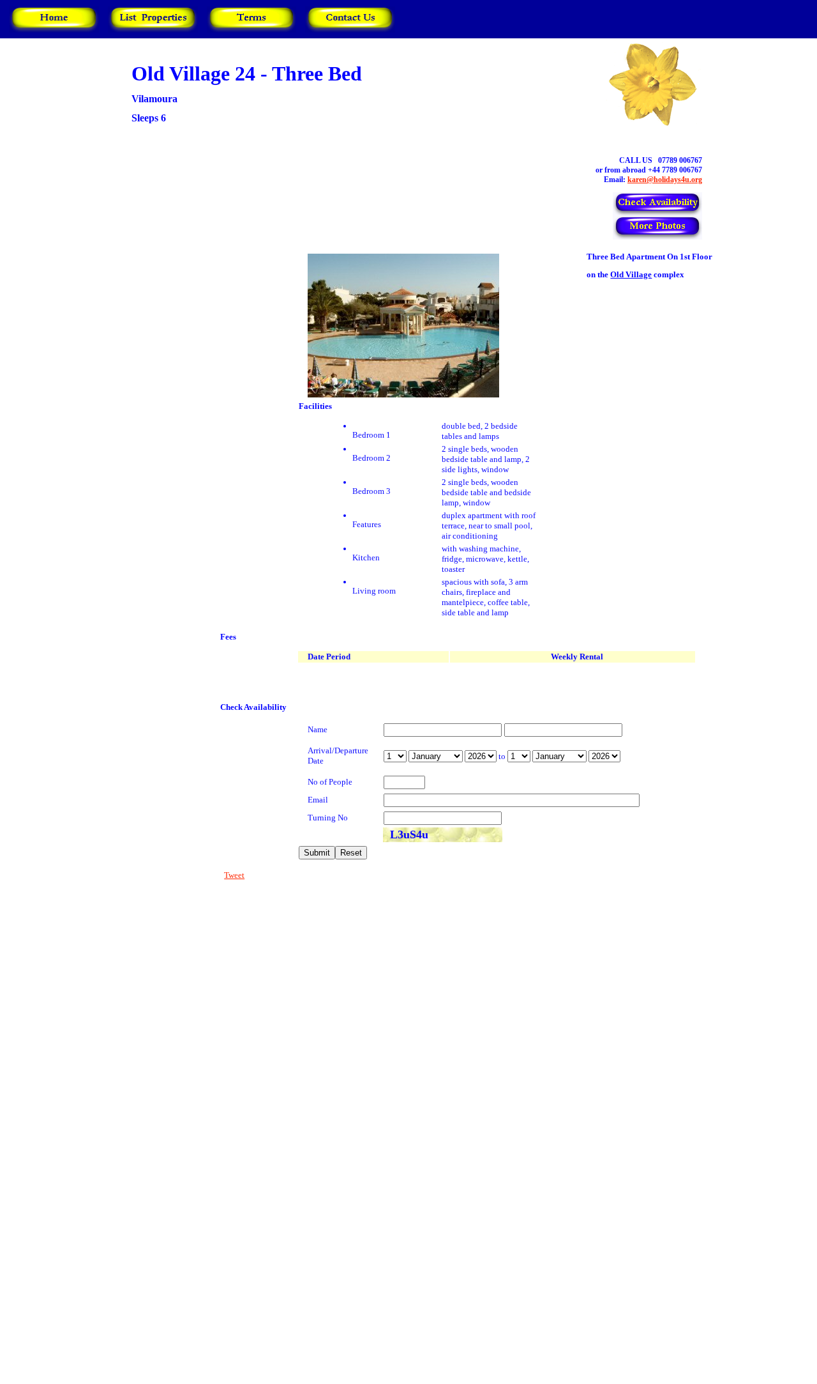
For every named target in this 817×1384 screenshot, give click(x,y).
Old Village (631, 274)
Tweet (234, 875)
